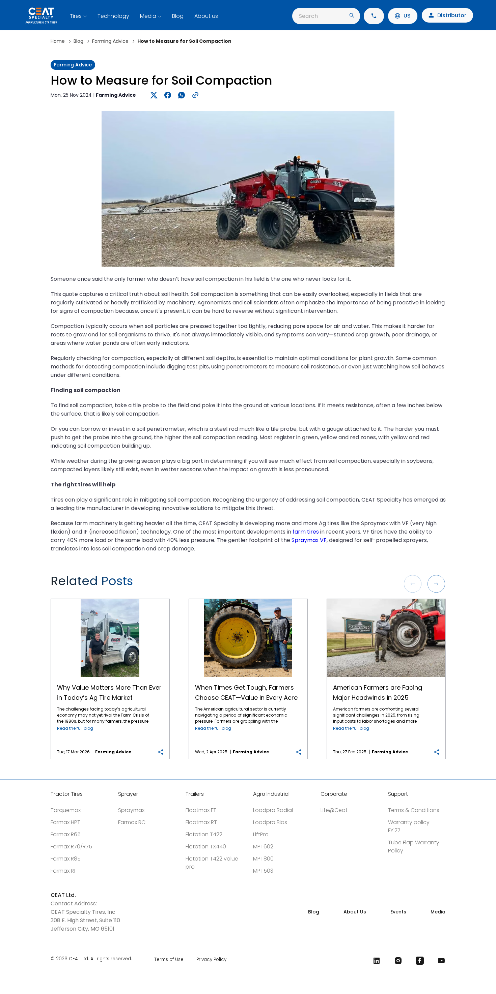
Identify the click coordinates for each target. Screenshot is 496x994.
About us (206, 16)
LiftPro (261, 834)
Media (148, 16)
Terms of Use (169, 959)
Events (398, 911)
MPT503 (263, 871)
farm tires (306, 532)
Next (436, 584)
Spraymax (131, 810)
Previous (412, 584)
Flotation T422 (204, 834)
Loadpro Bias (270, 822)
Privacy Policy (211, 959)
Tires (76, 16)
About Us (354, 911)
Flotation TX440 (206, 846)
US (407, 16)
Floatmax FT (201, 810)
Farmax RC (131, 822)
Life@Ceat (334, 810)
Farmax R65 (66, 834)
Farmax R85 (66, 859)
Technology (113, 16)
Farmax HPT (65, 822)
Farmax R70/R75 (71, 846)
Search (308, 16)
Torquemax (66, 810)
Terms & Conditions (413, 810)
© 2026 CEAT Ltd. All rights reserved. (91, 959)
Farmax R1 (63, 871)
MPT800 (263, 859)
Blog (178, 16)
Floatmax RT (201, 822)
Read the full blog (75, 728)
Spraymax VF (309, 540)
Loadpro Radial (273, 810)
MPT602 (263, 846)
